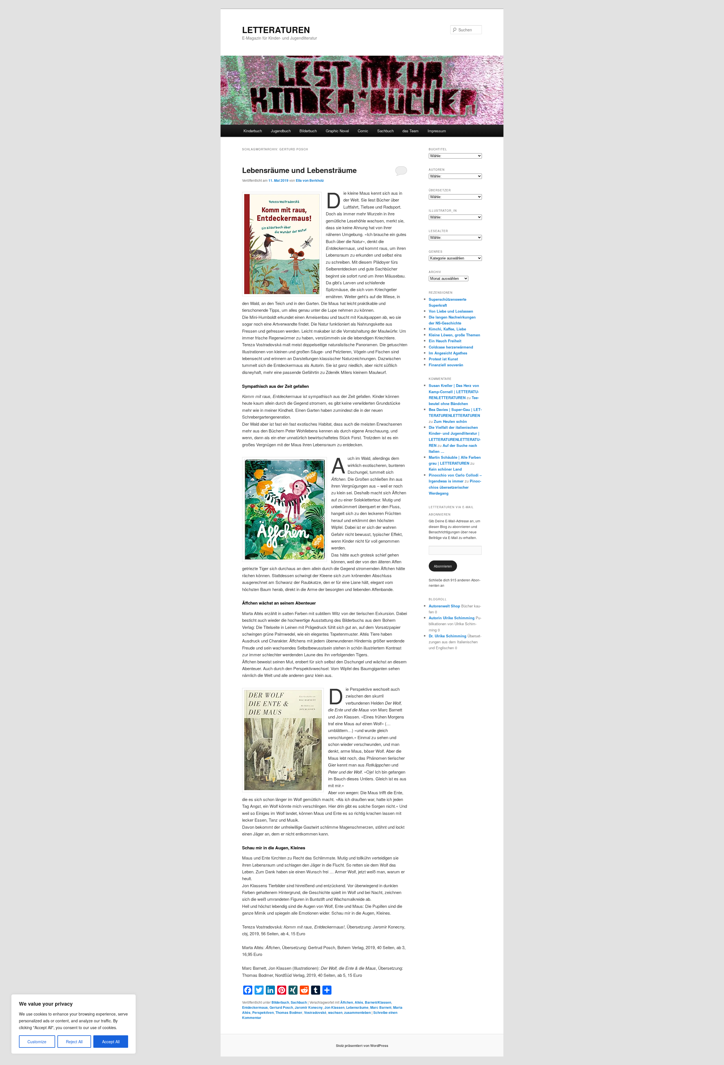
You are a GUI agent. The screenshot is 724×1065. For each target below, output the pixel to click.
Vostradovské (315, 1012)
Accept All (111, 1041)
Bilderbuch (308, 130)
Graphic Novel (337, 130)
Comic (363, 130)
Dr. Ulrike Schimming (447, 635)
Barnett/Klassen (378, 1002)
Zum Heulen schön (450, 421)
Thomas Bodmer (288, 1012)
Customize (36, 1041)
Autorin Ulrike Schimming (452, 617)
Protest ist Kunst (443, 359)
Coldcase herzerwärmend (451, 347)
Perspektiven (263, 1012)
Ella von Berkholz (310, 180)
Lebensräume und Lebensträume (299, 170)
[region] (73, 1024)
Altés (359, 1002)
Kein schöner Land (445, 469)
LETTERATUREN (276, 29)
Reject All (74, 1041)
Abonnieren (443, 566)
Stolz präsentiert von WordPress (362, 1045)
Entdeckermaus (255, 1007)
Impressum (437, 130)
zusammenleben (357, 1012)
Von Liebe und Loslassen (451, 311)
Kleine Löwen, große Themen (454, 334)
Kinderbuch (253, 130)
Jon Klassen (334, 1007)
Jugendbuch (281, 130)
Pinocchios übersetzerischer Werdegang (455, 486)
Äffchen (346, 1002)
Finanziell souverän (446, 364)
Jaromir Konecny (309, 1007)
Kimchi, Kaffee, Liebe (447, 329)
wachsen (335, 1012)
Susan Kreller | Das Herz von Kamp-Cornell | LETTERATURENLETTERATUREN (454, 391)
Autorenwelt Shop (444, 606)
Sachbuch (385, 130)
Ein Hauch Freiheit (445, 340)
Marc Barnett (380, 1007)
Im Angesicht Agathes (448, 353)
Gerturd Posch (281, 1007)
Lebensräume (357, 1007)
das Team (410, 130)
